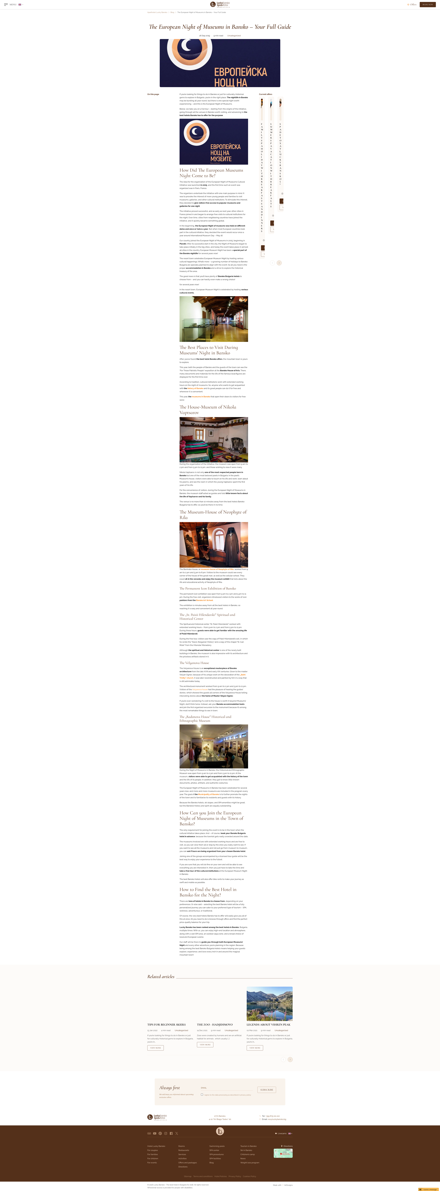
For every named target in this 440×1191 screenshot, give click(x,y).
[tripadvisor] (149, 1133)
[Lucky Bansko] (220, 5)
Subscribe (266, 1089)
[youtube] (155, 1133)
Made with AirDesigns (283, 1185)
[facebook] (171, 1133)
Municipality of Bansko (208, 794)
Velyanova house (200, 689)
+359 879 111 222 (272, 1116)
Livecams (282, 1133)
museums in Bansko (201, 396)
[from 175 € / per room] (262, 109)
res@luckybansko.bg (277, 1119)
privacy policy (245, 1095)
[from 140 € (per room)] (280, 109)
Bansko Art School (204, 600)
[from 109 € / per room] (271, 109)
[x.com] (177, 1133)
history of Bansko (195, 388)
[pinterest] (160, 1133)
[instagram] (166, 1133)
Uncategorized (234, 35)
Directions (288, 1146)
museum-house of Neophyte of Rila (217, 569)
